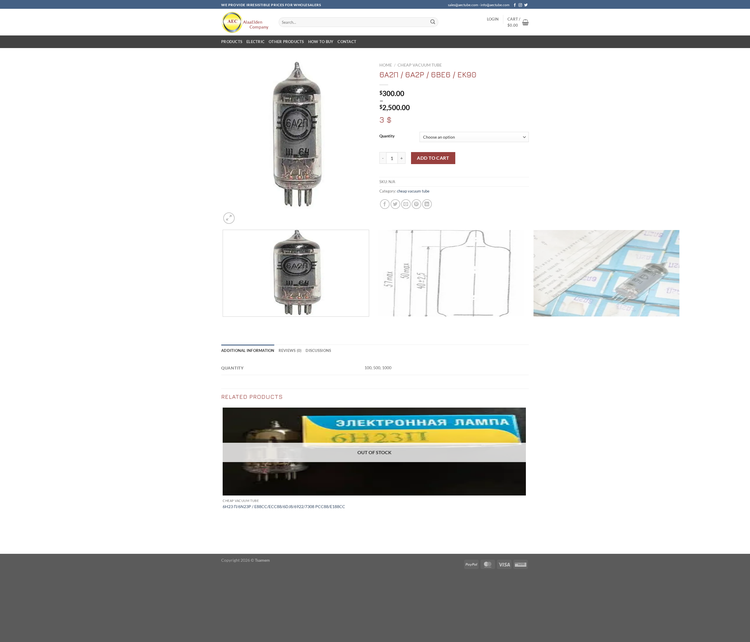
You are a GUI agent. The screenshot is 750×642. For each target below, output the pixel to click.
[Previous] (224, 322)
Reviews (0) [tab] (290, 350)
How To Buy (321, 41)
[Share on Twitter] (395, 204)
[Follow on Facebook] (515, 5)
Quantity (387, 136)
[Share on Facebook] (385, 204)
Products (231, 41)
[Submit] (433, 22)
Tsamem (262, 560)
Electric (255, 41)
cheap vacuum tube (420, 65)
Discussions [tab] (318, 350)
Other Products (286, 41)
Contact (347, 41)
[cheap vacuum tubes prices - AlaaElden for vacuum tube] (245, 22)
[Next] (243, 215)
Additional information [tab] (248, 350)
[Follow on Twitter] (526, 5)
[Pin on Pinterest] (416, 204)
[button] (493, 19)
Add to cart (433, 158)
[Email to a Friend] (406, 204)
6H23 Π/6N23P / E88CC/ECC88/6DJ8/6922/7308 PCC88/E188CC (284, 506)
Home (385, 65)
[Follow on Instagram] (520, 5)
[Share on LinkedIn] (427, 204)
